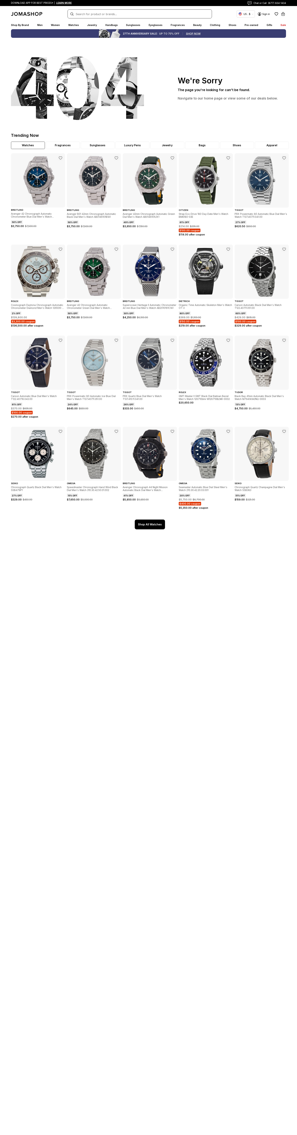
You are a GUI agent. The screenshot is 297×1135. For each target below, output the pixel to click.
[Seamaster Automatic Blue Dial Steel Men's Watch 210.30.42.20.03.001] (228, 431)
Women (55, 25)
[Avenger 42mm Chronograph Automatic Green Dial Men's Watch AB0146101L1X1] (172, 158)
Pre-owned (251, 25)
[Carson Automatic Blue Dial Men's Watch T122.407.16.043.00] (60, 340)
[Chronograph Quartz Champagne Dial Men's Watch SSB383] (284, 431)
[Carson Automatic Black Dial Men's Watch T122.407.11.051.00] (284, 249)
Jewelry (92, 25)
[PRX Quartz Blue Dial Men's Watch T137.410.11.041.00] (172, 340)
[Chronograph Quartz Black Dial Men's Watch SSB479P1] (60, 431)
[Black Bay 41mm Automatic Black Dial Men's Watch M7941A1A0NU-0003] (284, 340)
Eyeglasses (155, 25)
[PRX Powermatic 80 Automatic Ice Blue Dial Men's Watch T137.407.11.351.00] (116, 340)
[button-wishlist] (276, 14)
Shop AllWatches (150, 524)
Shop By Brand (20, 25)
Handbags (111, 25)
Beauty (197, 25)
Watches (73, 25)
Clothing (215, 25)
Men (40, 25)
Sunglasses (133, 25)
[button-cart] (283, 14)
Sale (283, 25)
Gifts (269, 25)
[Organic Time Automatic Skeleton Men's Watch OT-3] (228, 249)
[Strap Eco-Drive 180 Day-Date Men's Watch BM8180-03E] (228, 158)
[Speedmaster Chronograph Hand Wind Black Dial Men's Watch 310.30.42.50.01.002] (116, 431)
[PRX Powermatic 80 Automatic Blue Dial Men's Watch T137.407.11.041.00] (284, 158)
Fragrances (178, 25)
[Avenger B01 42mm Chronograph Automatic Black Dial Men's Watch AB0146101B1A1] (116, 158)
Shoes (232, 25)
